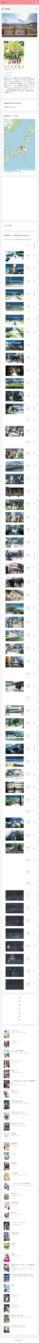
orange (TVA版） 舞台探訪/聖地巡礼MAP (15, 239)
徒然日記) (29, 239)
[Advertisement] (19, 199)
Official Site (9, 72)
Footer (20, 1340)
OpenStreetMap (25, 170)
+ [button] (6, 121)
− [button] (6, 124)
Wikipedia (8, 75)
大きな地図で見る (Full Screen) (12, 171)
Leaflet (19, 170)
